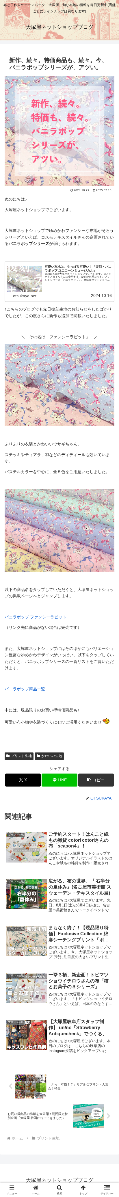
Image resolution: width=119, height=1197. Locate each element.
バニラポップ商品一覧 (25, 689)
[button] (96, 780)
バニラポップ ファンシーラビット (35, 617)
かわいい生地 (51, 756)
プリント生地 (21, 756)
